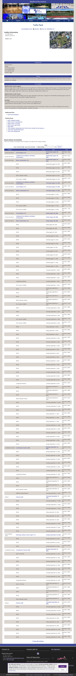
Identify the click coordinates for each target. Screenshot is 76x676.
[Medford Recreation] (38, 11)
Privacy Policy (12, 670)
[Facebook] (38, 654)
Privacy (31, 674)
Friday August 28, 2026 (52, 213)
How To (48, 674)
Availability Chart (27, 29)
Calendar (36, 29)
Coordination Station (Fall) (23, 448)
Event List (44, 29)
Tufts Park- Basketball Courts (16, 129)
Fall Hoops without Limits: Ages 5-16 (25, 535)
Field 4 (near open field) (14, 125)
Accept (62, 666)
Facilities (31, 20)
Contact (58, 20)
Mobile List (51, 29)
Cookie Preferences (38, 674)
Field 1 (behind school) (13, 120)
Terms (27, 674)
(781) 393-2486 (10, 659)
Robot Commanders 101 (22, 160)
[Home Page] (7, 20)
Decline (62, 669)
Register (18, 20)
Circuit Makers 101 (21, 152)
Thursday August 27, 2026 (53, 183)
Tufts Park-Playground (14, 131)
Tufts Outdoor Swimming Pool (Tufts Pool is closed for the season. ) (26, 128)
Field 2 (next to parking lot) (15, 122)
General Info (44, 20)
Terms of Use (49, 669)
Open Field (10, 126)
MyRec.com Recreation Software (66, 674)
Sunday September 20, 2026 (53, 535)
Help (45, 674)
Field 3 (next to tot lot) (14, 123)
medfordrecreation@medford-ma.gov (15, 658)
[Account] (69, 20)
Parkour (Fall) (19, 497)
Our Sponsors (55, 649)
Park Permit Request (13, 114)
